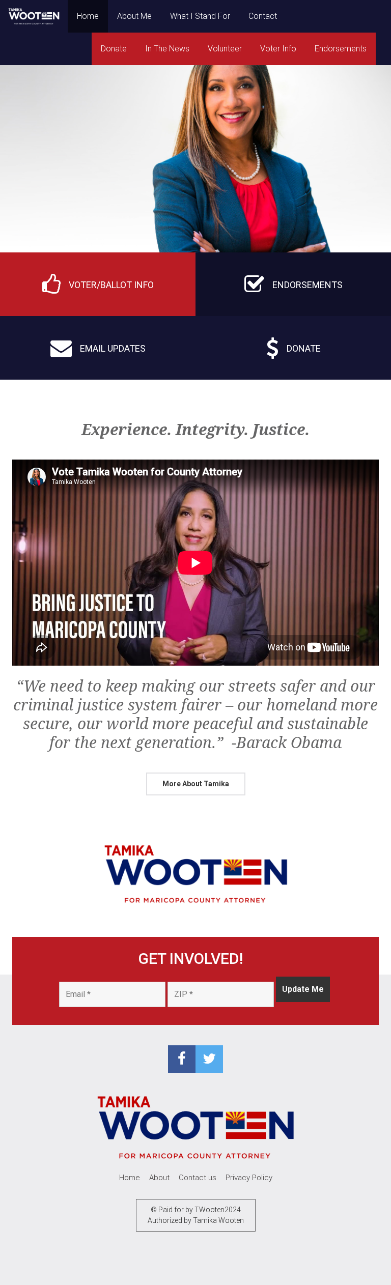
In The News (167, 48)
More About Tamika (195, 784)
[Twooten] (34, 16)
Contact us (197, 1177)
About (159, 1177)
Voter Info (278, 48)
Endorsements (341, 48)
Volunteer (225, 48)
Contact (262, 16)
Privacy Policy (249, 1177)
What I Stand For (200, 16)
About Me (134, 16)
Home (88, 16)
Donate (114, 48)
